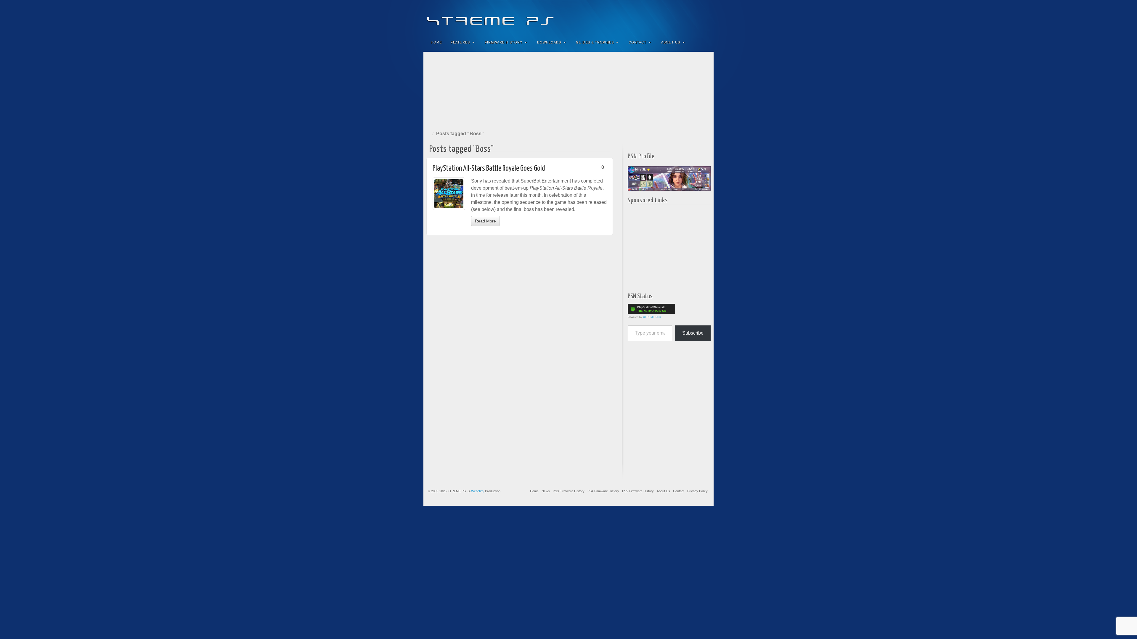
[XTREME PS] (568, 17)
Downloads (549, 42)
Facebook (665, 17)
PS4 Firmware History (603, 491)
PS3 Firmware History (568, 491)
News (546, 491)
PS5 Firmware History (638, 491)
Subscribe (693, 332)
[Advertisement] (568, 90)
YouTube (697, 17)
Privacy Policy (697, 491)
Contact (637, 42)
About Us (670, 42)
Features (460, 42)
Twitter (689, 17)
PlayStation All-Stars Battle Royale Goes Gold (489, 168)
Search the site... (705, 42)
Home (436, 42)
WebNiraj (477, 491)
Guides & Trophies (595, 42)
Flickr (681, 17)
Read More (485, 221)
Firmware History (503, 42)
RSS (705, 17)
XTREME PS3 (652, 317)
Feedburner (673, 17)
